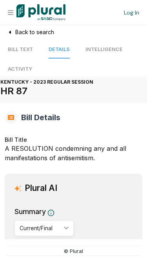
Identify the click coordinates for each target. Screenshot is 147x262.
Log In (131, 12)
